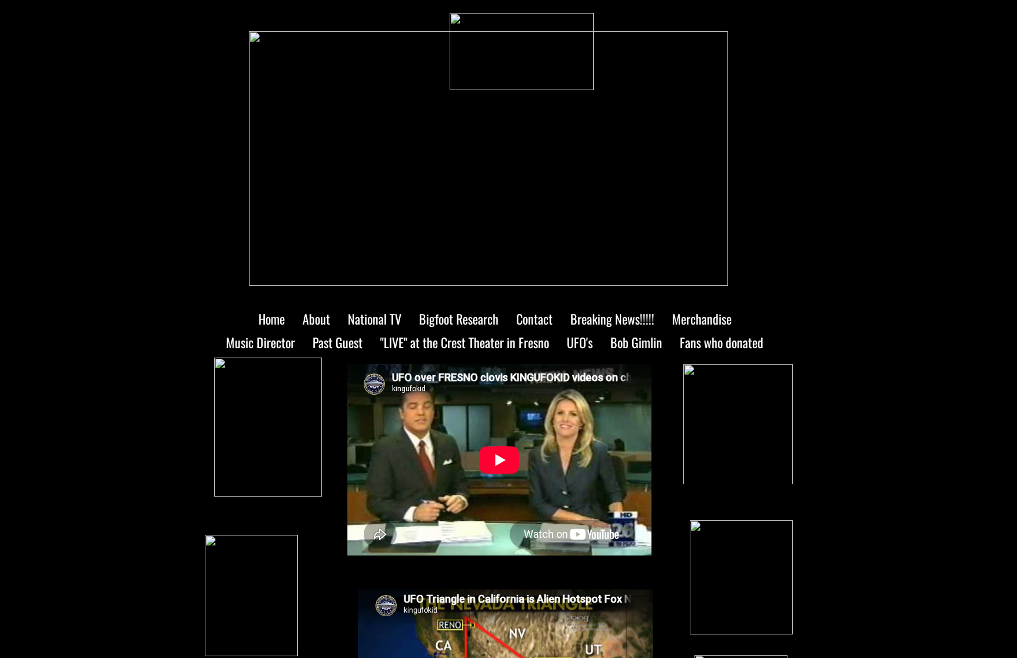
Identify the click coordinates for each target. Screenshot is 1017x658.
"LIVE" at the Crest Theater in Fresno (464, 342)
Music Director (260, 342)
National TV (374, 318)
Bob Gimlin (636, 342)
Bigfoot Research (458, 318)
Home (271, 318)
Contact (534, 318)
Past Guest (338, 342)
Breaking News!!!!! (612, 318)
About (316, 318)
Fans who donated (721, 342)
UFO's (580, 342)
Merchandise (702, 318)
